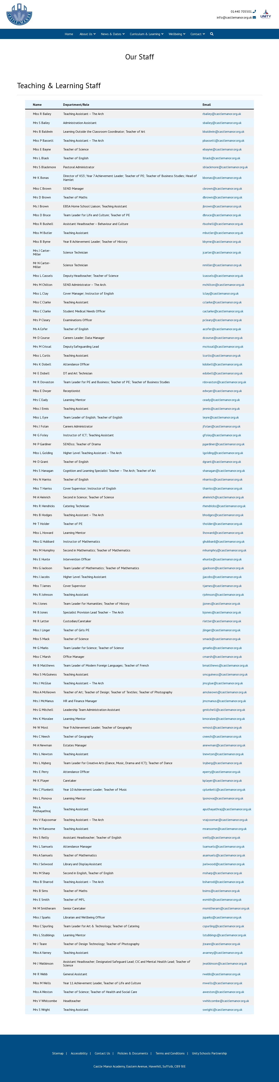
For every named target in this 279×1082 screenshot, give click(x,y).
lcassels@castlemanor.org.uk (223, 276)
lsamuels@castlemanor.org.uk (223, 846)
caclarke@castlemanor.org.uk (223, 311)
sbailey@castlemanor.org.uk (222, 123)
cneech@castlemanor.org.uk (222, 736)
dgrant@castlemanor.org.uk (222, 462)
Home (69, 34)
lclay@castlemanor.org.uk (221, 293)
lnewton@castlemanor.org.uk (223, 754)
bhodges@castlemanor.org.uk (223, 515)
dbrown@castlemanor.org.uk (222, 197)
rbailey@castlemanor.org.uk (222, 114)
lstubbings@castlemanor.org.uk (224, 935)
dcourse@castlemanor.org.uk (223, 338)
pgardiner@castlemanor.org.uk (223, 444)
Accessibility (79, 1053)
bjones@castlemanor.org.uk (222, 612)
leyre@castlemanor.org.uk (221, 417)
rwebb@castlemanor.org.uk (221, 974)
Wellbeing (175, 34)
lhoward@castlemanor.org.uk (223, 533)
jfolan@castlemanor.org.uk (221, 426)
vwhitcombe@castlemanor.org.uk (226, 1001)
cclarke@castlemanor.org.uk (222, 302)
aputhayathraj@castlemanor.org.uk (227, 809)
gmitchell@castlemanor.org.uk (224, 710)
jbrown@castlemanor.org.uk (222, 206)
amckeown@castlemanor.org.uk (225, 692)
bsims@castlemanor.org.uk (221, 891)
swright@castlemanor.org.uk (222, 1009)
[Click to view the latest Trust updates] (265, 14)
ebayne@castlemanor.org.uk (222, 149)
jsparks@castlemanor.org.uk (222, 917)
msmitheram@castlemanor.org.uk (226, 908)
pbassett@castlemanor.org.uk (223, 140)
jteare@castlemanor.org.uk (221, 944)
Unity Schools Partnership (209, 1053)
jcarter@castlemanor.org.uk (222, 252)
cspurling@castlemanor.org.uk (223, 926)
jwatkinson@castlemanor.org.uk (225, 963)
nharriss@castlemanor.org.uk (222, 479)
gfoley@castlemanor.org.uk (222, 435)
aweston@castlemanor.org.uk (223, 992)
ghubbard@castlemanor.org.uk (223, 541)
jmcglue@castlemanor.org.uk (223, 683)
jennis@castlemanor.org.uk (221, 408)
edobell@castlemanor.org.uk (222, 373)
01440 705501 (242, 11)
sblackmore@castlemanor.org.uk (225, 167)
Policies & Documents (132, 1053)
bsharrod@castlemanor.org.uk (223, 882)
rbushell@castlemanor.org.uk (223, 224)
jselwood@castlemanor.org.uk (224, 864)
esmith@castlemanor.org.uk (222, 899)
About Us (86, 34)
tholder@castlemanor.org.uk (222, 524)
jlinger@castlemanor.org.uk (221, 630)
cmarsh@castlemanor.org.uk (222, 657)
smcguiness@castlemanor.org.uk (225, 674)
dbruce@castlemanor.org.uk (222, 215)
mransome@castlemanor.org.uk (225, 829)
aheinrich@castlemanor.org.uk (223, 497)
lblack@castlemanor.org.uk (221, 158)
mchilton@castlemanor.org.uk (223, 285)
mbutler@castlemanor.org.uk (223, 233)
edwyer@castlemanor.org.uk (222, 391)
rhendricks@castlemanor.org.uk (224, 506)
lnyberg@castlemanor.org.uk (222, 763)
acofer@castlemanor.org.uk (222, 329)
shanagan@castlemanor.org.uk (224, 471)
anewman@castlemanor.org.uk (224, 745)
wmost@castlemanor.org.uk (222, 727)
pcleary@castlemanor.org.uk (222, 320)
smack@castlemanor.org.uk (222, 639)
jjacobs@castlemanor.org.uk (222, 577)
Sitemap (58, 1053)
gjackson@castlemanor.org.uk (223, 568)
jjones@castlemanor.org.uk (221, 603)
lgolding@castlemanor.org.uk (223, 453)
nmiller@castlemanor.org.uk (222, 265)
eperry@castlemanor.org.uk (221, 772)
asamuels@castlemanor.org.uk (224, 855)
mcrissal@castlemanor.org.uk (223, 346)
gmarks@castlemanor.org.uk (222, 648)
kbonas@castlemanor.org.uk (222, 178)
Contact (196, 34)
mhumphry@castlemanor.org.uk (224, 550)
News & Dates (111, 34)
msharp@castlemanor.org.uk (222, 873)
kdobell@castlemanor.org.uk (222, 364)
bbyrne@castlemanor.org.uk (222, 241)
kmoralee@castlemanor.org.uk (224, 719)
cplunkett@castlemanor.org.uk (224, 789)
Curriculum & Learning (145, 34)
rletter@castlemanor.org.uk (222, 621)
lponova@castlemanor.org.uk (223, 798)
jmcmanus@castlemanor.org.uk (224, 701)
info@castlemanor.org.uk (235, 17)
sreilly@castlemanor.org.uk (221, 837)
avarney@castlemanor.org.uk (223, 953)
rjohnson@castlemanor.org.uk (223, 594)
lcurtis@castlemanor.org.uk (222, 355)
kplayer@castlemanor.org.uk (222, 780)
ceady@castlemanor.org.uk (221, 400)
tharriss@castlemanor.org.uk (222, 488)
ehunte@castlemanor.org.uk (222, 559)
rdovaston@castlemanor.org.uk (224, 382)
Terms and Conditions (170, 1053)
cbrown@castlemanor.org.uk (222, 188)
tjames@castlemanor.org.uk (222, 586)
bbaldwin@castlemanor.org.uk (223, 131)
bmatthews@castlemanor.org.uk (225, 665)
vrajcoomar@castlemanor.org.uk (225, 820)
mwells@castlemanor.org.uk (222, 983)
